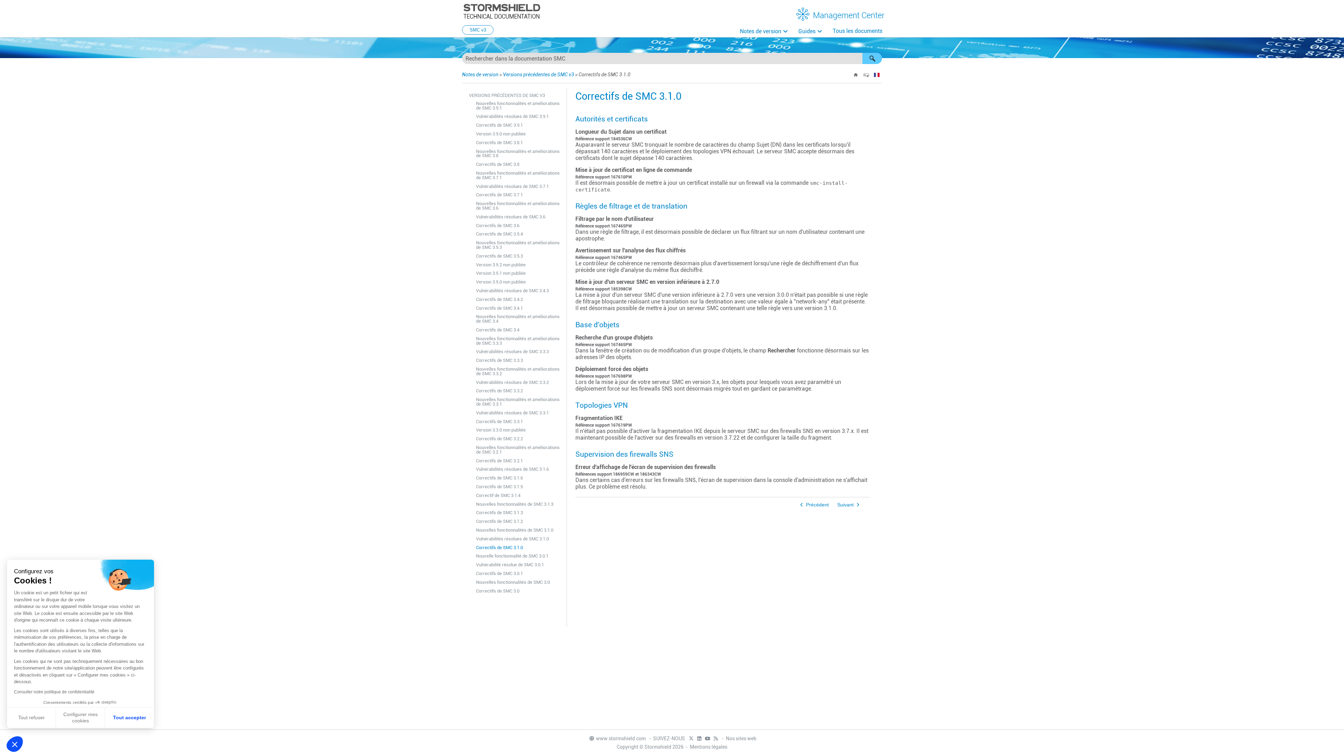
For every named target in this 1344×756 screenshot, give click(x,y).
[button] (872, 58)
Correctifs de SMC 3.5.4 (499, 234)
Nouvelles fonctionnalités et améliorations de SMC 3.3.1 (518, 402)
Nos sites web (741, 738)
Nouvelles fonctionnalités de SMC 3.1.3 (514, 504)
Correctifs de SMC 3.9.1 (499, 125)
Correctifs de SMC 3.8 (497, 164)
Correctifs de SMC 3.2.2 (499, 438)
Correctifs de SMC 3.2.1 (499, 460)
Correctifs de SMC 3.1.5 (499, 486)
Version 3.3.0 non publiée (501, 430)
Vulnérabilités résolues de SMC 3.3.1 (512, 412)
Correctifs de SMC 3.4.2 (499, 299)
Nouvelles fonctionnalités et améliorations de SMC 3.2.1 (518, 450)
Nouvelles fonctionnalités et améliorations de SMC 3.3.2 (518, 371)
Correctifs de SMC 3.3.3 (499, 360)
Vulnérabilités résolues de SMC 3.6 (510, 216)
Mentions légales (708, 747)
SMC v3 (478, 30)
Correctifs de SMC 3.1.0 (499, 547)
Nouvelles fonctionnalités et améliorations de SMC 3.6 (518, 206)
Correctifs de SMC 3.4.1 (499, 308)
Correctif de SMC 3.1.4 (498, 495)
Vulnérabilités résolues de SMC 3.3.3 (512, 351)
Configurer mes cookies (80, 717)
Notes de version (760, 31)
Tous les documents (857, 31)
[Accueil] (856, 75)
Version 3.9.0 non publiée (501, 133)
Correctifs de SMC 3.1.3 (499, 512)
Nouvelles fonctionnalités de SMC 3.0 (513, 582)
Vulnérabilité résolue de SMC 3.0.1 (510, 564)
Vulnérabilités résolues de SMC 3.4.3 (512, 290)
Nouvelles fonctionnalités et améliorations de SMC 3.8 (518, 154)
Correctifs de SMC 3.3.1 (499, 421)
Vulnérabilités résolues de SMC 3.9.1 (512, 116)
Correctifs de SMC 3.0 (497, 591)
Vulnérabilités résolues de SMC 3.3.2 (512, 382)
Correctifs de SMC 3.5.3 (499, 256)
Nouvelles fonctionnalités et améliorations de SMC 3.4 (518, 319)
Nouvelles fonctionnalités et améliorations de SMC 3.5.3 (518, 245)
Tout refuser (31, 717)
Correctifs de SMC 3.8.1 (499, 142)
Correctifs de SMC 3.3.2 (499, 390)
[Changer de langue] (877, 75)
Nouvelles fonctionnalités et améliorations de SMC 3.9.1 (518, 106)
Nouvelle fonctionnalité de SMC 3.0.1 (512, 556)
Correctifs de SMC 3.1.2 (499, 521)
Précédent (817, 504)
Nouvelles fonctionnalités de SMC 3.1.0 (514, 530)
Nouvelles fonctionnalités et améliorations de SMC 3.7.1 (518, 175)
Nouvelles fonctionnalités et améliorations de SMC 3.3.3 (518, 341)
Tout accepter (129, 717)
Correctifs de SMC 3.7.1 (499, 194)
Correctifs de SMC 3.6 (497, 225)
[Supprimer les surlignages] (866, 75)
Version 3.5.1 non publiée (501, 273)
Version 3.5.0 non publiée (501, 282)
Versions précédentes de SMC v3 (538, 74)
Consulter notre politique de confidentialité (54, 692)
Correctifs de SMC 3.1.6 (499, 478)
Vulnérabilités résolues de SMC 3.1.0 (512, 538)
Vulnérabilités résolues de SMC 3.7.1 (512, 186)
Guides (807, 31)
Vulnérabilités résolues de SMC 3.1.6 (512, 469)
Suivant (845, 504)
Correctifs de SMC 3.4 (497, 329)
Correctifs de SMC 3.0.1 (499, 573)
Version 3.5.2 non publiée (501, 264)
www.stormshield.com (621, 738)
